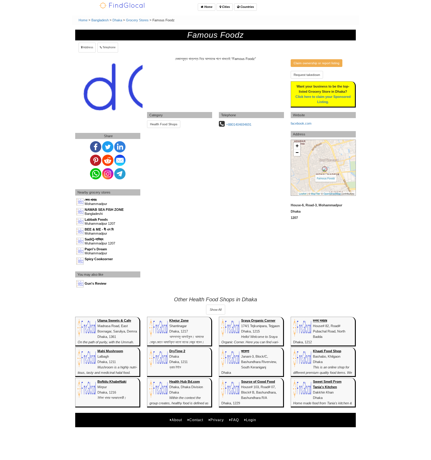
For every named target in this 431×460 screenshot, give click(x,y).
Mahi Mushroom (110, 351)
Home (207, 7)
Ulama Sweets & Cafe (114, 320)
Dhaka (117, 20)
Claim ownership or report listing (316, 63)
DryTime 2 (177, 351)
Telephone (109, 47)
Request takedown (307, 75)
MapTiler (315, 193)
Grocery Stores (137, 20)
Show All (216, 309)
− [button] (297, 152)
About (177, 420)
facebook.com (301, 123)
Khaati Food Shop (327, 351)
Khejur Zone (179, 320)
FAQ (235, 420)
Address (88, 47)
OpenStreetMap (332, 193)
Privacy (217, 420)
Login (251, 420)
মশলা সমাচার (320, 320)
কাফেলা (245, 351)
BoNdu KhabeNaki (111, 381)
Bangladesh (100, 20)
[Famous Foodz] (324, 169)
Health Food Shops (163, 124)
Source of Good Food (258, 381)
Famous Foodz (326, 178)
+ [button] (297, 146)
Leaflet (302, 193)
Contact (196, 420)
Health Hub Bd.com (184, 381)
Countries (247, 7)
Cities (225, 7)
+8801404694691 (238, 124)
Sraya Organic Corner (258, 320)
